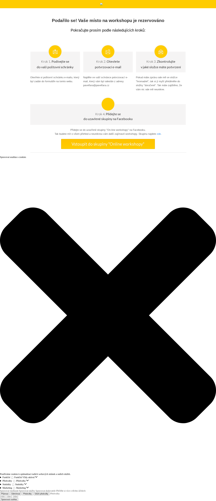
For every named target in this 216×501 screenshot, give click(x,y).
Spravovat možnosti (9, 491)
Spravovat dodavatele (46, 491)
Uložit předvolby (41, 494)
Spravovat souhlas (9, 499)
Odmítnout (15, 494)
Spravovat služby (27, 491)
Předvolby (27, 494)
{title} (3, 496)
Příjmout (4, 494)
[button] (108, 315)
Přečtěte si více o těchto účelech (71, 491)
